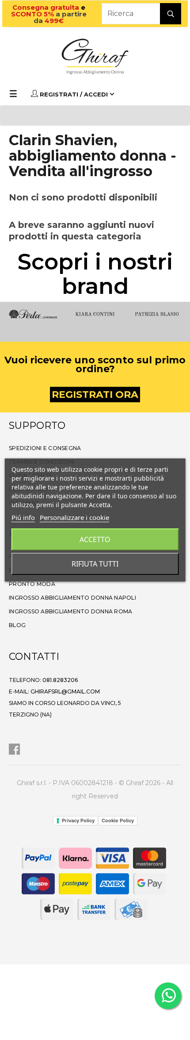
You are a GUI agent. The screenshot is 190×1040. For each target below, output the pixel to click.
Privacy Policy (78, 820)
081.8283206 (60, 680)
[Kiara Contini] (95, 313)
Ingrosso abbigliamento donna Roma (70, 611)
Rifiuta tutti (95, 564)
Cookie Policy (118, 820)
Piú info (23, 517)
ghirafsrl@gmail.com (65, 691)
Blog (17, 625)
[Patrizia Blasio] (157, 313)
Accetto (95, 539)
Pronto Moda (32, 584)
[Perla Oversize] (33, 313)
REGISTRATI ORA (95, 395)
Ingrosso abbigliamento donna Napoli (72, 597)
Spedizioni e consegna (45, 448)
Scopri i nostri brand (95, 274)
